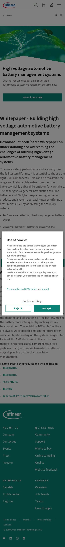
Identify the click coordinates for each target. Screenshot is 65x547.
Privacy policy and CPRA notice (22, 289)
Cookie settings (32, 301)
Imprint (45, 289)
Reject (18, 308)
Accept (46, 308)
